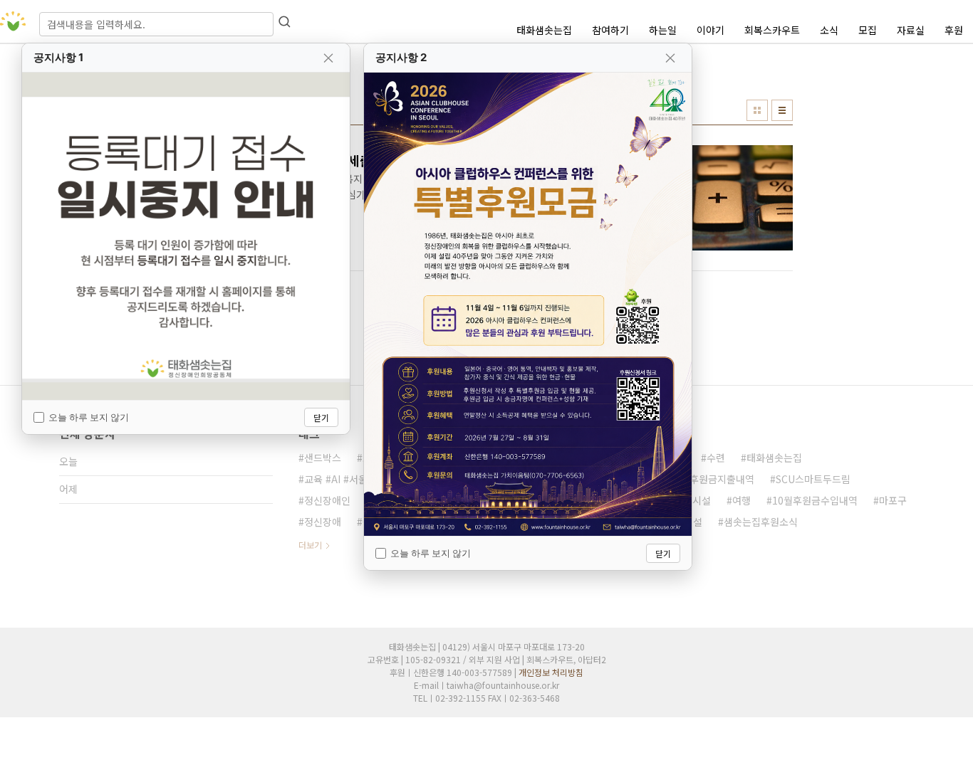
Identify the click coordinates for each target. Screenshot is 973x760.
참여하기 (610, 30)
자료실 (911, 30)
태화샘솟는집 (544, 30)
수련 (716, 457)
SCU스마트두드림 (813, 479)
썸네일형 (757, 110)
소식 (829, 30)
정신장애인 (327, 500)
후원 (954, 30)
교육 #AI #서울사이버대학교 (363, 479)
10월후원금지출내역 (711, 479)
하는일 (663, 30)
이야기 (710, 30)
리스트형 (782, 110)
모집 (867, 30)
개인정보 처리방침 (551, 672)
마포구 (893, 500)
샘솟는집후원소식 (761, 521)
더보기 (310, 545)
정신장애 (322, 521)
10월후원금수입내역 (815, 500)
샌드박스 (322, 457)
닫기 (321, 417)
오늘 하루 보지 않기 (88, 417)
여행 (741, 500)
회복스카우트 (772, 30)
